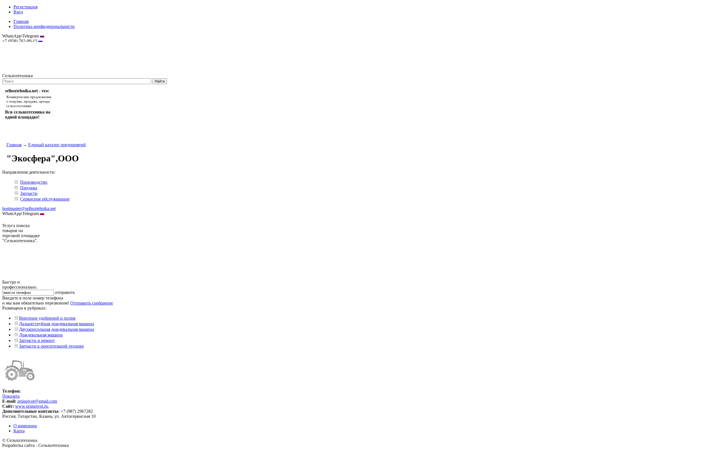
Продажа (28, 187)
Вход (18, 12)
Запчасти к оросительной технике (51, 346)
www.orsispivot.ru (31, 406)
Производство (33, 182)
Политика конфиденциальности (44, 26)
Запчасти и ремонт (37, 340)
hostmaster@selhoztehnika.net (22, 45)
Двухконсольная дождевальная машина (56, 329)
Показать (11, 396)
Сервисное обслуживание (45, 199)
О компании (25, 425)
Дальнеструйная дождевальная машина (56, 323)
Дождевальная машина (41, 334)
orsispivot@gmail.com (37, 401)
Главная (21, 21)
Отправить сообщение (91, 303)
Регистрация (25, 6)
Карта (19, 430)
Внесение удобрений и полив (47, 318)
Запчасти (28, 193)
